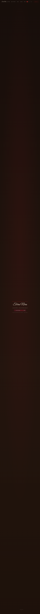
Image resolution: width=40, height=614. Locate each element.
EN (28, 1)
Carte (18, 1)
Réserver (36, 1)
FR (27, 1)
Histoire (8, 1)
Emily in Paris (13, 1)
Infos (25, 1)
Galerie (21, 1)
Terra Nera (4, 1)
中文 (31, 1)
